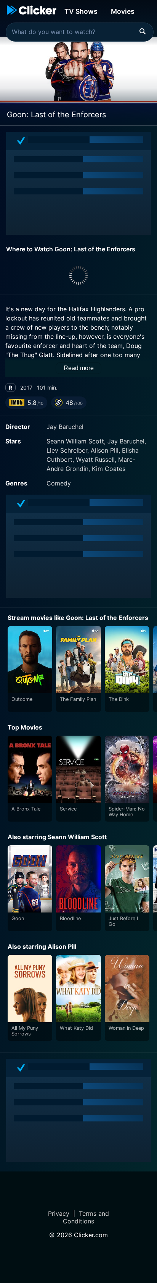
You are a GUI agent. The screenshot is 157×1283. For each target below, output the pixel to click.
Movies (123, 11)
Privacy (58, 1213)
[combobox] (80, 32)
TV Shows (81, 11)
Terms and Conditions (86, 1217)
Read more (79, 368)
